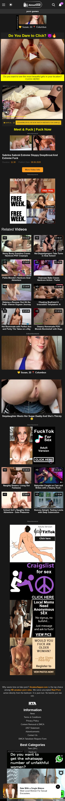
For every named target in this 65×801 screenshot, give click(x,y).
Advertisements (32, 731)
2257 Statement (32, 728)
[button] (32, 56)
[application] (32, 56)
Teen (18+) (32, 748)
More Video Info (32, 170)
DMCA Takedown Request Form (33, 739)
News (32, 713)
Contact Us (32, 735)
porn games (32, 11)
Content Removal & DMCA (32, 724)
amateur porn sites (23, 690)
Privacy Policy (32, 721)
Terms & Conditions (32, 717)
